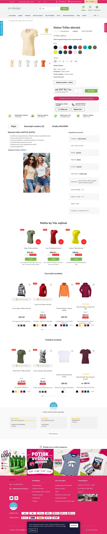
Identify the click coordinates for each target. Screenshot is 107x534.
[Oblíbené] (83, 8)
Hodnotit (75, 31)
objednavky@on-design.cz (76, 1)
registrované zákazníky (86, 98)
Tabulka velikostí (58, 65)
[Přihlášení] (90, 8)
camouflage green (24, 324)
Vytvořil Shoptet (92, 530)
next (98, 306)
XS (55, 61)
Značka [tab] (60, 126)
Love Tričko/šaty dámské (53, 248)
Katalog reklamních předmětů (63, 485)
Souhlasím (74, 525)
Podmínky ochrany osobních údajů (65, 501)
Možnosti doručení (59, 77)
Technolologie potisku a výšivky (26, 2)
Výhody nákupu (36, 485)
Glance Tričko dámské (76, 248)
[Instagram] (16, 498)
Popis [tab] (13, 126)
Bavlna (79, 160)
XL (71, 61)
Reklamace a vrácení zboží (62, 495)
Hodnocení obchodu (38, 488)
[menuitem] (12, 15)
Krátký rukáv (83, 174)
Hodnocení (12, 2)
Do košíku (91, 91)
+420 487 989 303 (62, 1)
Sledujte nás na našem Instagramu (55, 447)
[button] (30, 257)
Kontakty (34, 501)
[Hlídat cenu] (63, 109)
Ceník (39, 2)
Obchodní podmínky (60, 498)
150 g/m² (79, 167)
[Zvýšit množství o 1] (82, 91)
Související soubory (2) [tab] (34, 126)
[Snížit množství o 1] (74, 91)
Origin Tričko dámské (31, 248)
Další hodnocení (53, 434)
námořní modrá (45, 324)
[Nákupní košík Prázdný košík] (97, 8)
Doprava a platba (60, 488)
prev (9, 306)
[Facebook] (11, 498)
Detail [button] (30, 259)
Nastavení (33, 530)
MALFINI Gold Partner (46, 34)
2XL (76, 61)
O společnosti (36, 498)
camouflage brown (21, 324)
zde (65, 526)
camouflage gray (18, 324)
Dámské (78, 153)
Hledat (64, 9)
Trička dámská (82, 139)
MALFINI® (89, 31)
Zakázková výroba (37, 495)
